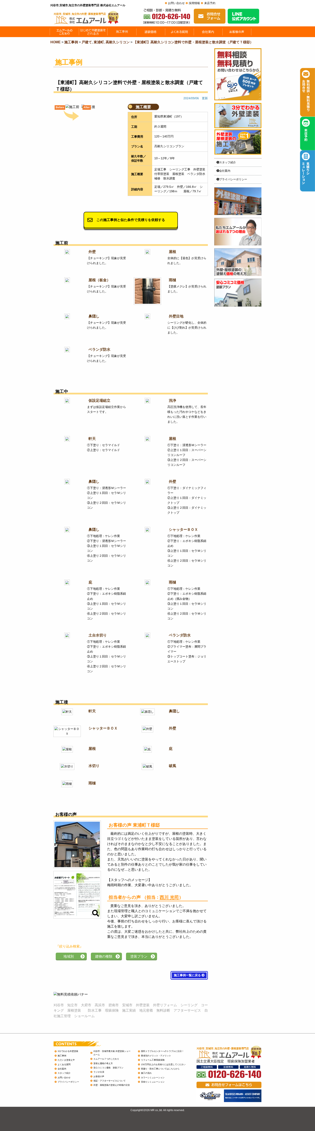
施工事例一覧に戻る (188, 975)
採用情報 (194, 3)
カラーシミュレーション (153, 1077)
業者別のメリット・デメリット (156, 1055)
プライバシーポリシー (233, 179)
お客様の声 (98, 1076)
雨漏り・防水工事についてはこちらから (160, 1069)
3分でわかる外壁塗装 (68, 1051)
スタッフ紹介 (227, 162)
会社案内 (224, 170)
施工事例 (62, 1055)
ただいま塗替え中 (66, 1060)
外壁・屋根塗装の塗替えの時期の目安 (111, 1085)
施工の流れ (146, 1073)
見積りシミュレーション (153, 1082)
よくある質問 (64, 1064)
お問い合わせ (176, 3)
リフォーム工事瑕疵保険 (153, 1060)
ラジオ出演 (98, 1072)
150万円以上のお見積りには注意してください (163, 1064)
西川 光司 (169, 897)
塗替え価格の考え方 (103, 1063)
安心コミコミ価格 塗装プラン (108, 1067)
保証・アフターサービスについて (109, 1081)
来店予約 (209, 3)
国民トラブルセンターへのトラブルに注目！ (162, 1051)
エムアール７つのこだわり (106, 1059)
